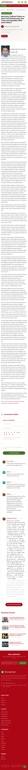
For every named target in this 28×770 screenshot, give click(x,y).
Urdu (2, 732)
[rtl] (14, 432)
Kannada (3, 745)
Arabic (2, 736)
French (3, 749)
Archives (3, 704)
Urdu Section (4, 716)
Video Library (4, 714)
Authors (3, 702)
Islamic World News (6, 720)
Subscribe (22, 663)
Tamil (2, 741)
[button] (11, 432)
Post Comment (15, 453)
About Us (3, 700)
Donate (3, 756)
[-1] (17, 432)
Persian (3, 747)
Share (5, 36)
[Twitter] (5, 690)
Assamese (3, 743)
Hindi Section (4, 718)
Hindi (2, 734)
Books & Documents (6, 722)
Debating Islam (5, 725)
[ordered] (5, 434)
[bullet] (6, 434)
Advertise (3, 759)
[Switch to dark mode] (22, 2)
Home (2, 10)
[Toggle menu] (25, 2)
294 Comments (6, 32)
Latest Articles (4, 712)
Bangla (2, 738)
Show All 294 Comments (14, 604)
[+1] (19, 432)
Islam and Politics (10, 10)
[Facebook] (2, 690)
